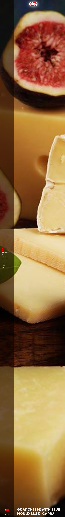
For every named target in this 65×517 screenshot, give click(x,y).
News (3, 254)
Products (4, 256)
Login (3, 267)
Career (4, 265)
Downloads (5, 263)
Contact (4, 262)
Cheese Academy (6, 260)
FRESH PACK (5, 258)
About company (6, 252)
